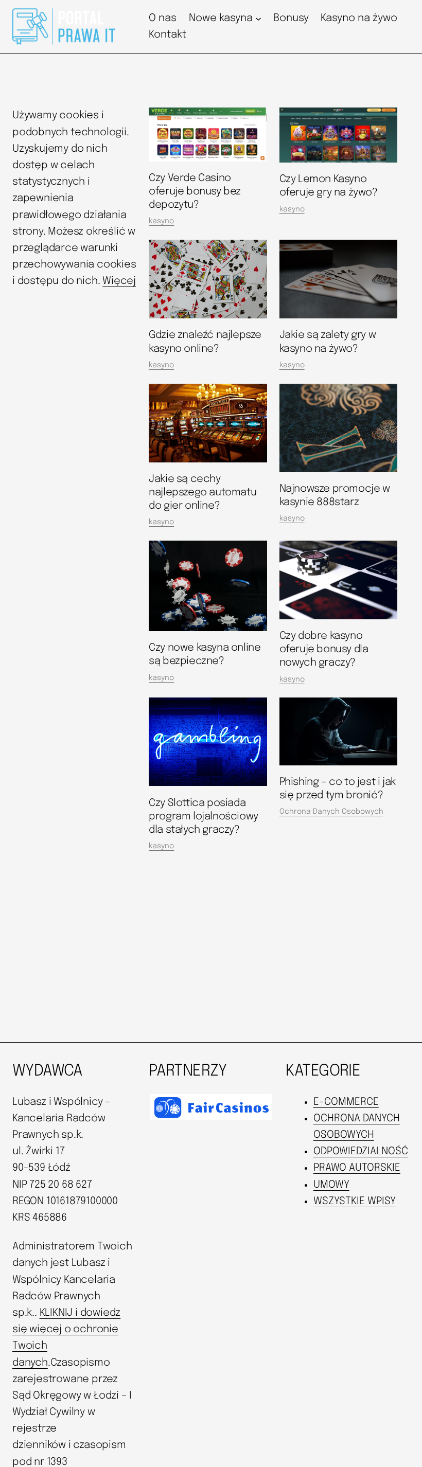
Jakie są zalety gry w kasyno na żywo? (327, 342)
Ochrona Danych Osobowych (331, 811)
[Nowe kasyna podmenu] (258, 18)
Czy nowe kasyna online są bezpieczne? (204, 654)
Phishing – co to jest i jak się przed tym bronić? (337, 789)
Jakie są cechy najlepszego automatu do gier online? (202, 492)
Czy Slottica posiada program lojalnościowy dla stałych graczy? (203, 816)
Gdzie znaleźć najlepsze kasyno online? (205, 342)
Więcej (119, 281)
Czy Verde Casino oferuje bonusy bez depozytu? (195, 191)
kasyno (161, 221)
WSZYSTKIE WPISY (354, 1201)
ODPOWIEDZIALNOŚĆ (360, 1151)
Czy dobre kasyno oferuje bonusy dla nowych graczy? (323, 649)
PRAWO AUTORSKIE (356, 1167)
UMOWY (331, 1184)
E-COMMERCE (346, 1102)
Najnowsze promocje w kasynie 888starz (334, 496)
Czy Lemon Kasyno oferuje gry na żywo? (328, 186)
